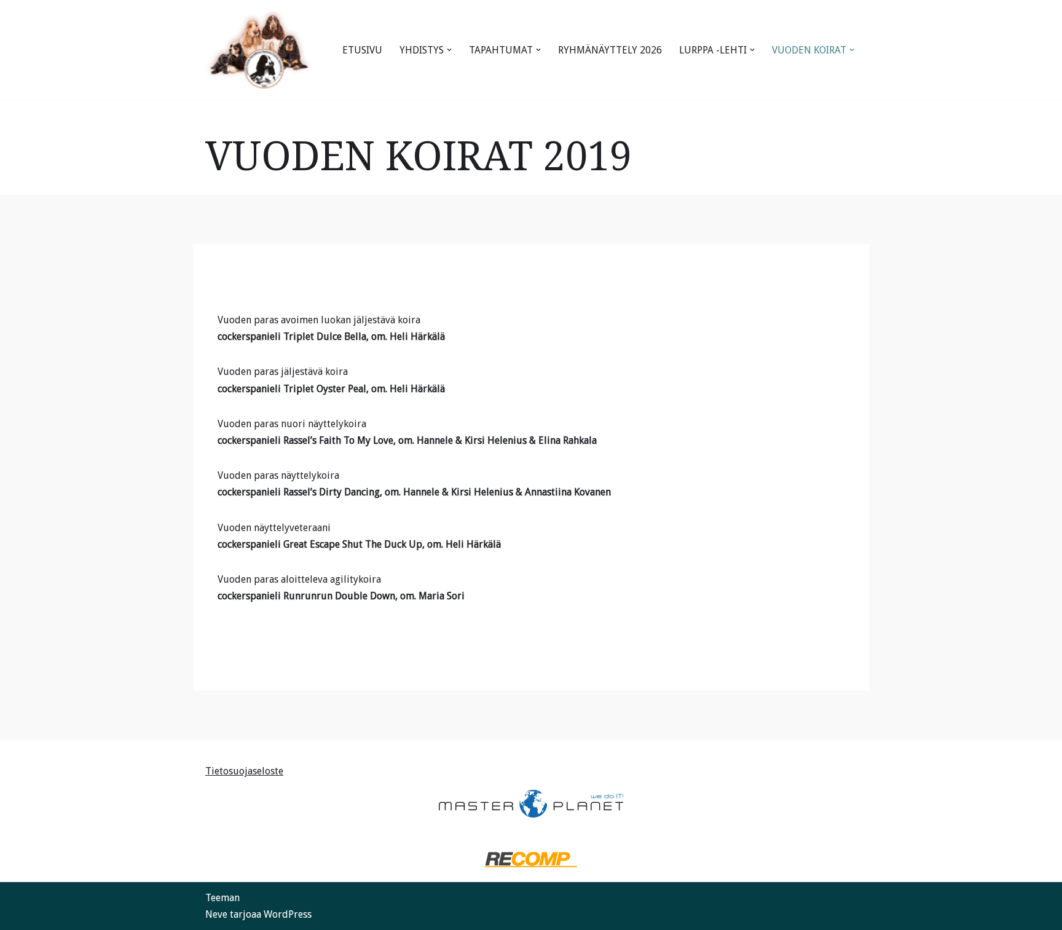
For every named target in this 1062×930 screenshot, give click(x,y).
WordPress (288, 914)
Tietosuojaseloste (244, 771)
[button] (449, 49)
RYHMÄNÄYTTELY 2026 (610, 50)
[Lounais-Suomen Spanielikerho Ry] (259, 50)
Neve (216, 914)
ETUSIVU (362, 50)
